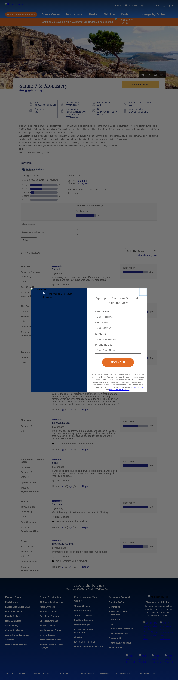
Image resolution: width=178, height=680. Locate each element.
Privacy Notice (137, 387)
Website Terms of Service (119, 390)
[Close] (143, 292)
